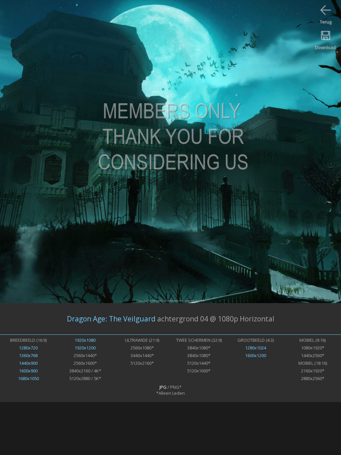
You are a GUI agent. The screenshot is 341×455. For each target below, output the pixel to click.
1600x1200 (255, 355)
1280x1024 (255, 348)
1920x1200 (85, 348)
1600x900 (28, 371)
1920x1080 (85, 340)
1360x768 (28, 355)
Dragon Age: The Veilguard (111, 318)
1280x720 (28, 348)
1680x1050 (28, 378)
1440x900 (28, 363)
